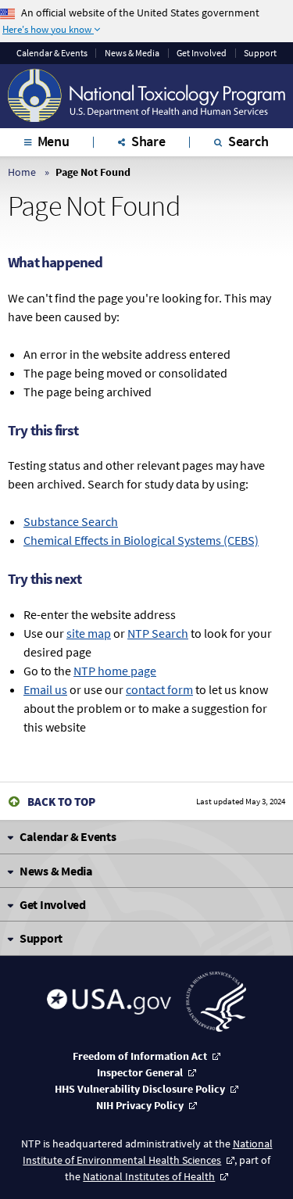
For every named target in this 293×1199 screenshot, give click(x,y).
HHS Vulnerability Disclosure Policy (140, 1089)
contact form (159, 689)
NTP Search (157, 633)
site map (88, 633)
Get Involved (202, 53)
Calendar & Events (52, 53)
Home (22, 172)
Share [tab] (148, 141)
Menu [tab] (54, 141)
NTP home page (114, 670)
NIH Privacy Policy (140, 1105)
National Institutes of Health (149, 1176)
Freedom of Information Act (140, 1056)
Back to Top (61, 801)
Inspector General (140, 1072)
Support (260, 53)
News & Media (132, 53)
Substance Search (70, 521)
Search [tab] (248, 141)
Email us (45, 689)
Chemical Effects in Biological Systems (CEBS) (141, 540)
